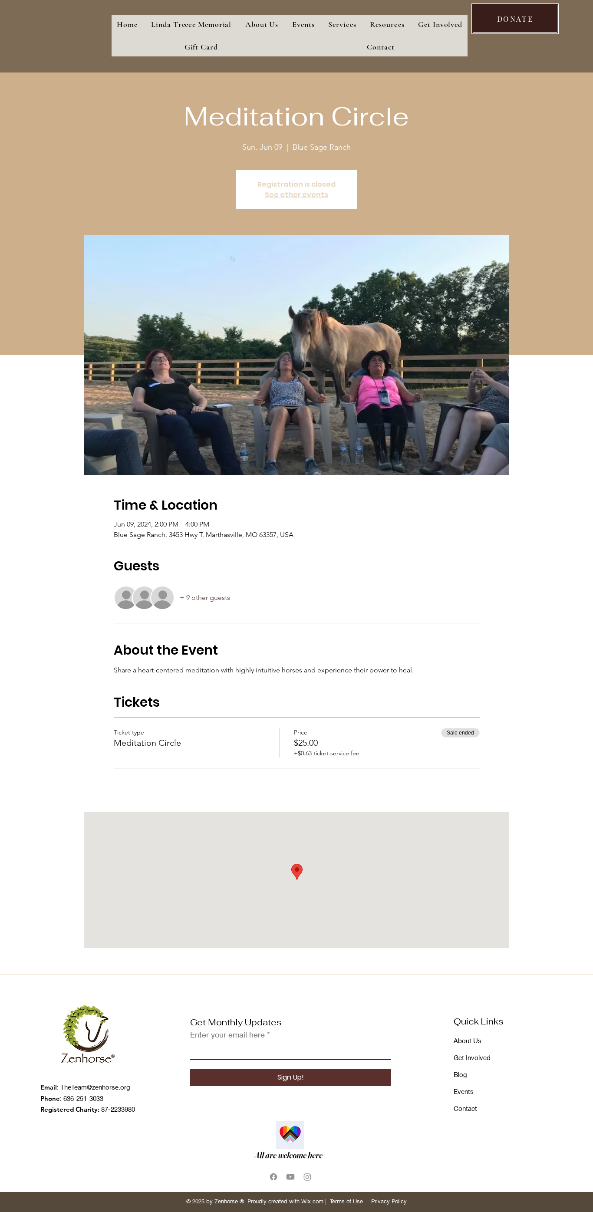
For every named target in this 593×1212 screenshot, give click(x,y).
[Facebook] (273, 1177)
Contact (465, 1108)
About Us (467, 1040)
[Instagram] (307, 1177)
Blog (460, 1074)
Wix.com (312, 1201)
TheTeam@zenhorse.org (95, 1087)
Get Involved (472, 1057)
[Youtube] (290, 1177)
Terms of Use (346, 1201)
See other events (296, 195)
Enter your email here (227, 1034)
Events (464, 1091)
